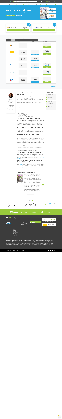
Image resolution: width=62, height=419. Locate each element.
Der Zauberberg (49, 240)
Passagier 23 (40, 244)
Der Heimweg (8, 243)
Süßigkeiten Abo (15, 235)
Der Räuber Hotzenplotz (22, 242)
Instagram (18, 167)
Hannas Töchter (50, 243)
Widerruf (22, 250)
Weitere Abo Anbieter (24, 223)
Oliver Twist (38, 241)
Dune (9, 241)
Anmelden (53, 219)
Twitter (27, 167)
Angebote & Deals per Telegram (35, 222)
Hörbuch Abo (43, 4)
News (49, 1)
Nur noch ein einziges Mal (47, 244)
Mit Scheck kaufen (35, 54)
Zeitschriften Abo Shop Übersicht (24, 222)
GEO (41, 157)
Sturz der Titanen (34, 242)
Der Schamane (42, 242)
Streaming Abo (31, 4)
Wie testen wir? (53, 86)
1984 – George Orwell (34, 241)
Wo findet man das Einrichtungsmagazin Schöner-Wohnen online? (51, 106)
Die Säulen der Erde (36, 244)
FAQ (21, 218)
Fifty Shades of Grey (16, 242)
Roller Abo (14, 233)
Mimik (34, 243)
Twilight (25, 241)
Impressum (7, 250)
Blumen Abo (14, 218)
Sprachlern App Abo (15, 232)
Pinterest (21, 167)
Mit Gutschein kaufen (18, 30)
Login (54, 1)
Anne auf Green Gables (31, 243)
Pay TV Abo (37, 4)
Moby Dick (48, 241)
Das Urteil (43, 243)
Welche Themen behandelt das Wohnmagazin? (51, 95)
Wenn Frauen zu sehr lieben (21, 244)
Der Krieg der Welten (13, 241)
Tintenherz (32, 244)
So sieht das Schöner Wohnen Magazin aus (50, 99)
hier (52, 221)
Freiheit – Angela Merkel (39, 240)
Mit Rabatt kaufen (44, 30)
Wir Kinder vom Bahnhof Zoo (19, 241)
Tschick (14, 244)
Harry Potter (29, 240)
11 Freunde (39, 157)
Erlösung (26, 243)
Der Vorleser (16, 244)
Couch (22, 158)
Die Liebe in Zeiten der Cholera (51, 242)
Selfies (14, 243)
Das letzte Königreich (22, 243)
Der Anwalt (45, 242)
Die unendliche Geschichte (43, 241)
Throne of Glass (18, 243)
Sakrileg (26, 244)
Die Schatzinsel (38, 242)
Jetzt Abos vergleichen (10, 15)
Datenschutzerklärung (13, 250)
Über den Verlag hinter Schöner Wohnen (50, 104)
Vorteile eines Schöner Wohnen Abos (50, 101)
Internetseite (21, 164)
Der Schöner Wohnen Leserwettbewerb (50, 97)
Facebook (23, 167)
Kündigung (18, 250)
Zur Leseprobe (19, 15)
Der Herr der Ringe (44, 240)
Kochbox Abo (14, 229)
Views (43, 244)
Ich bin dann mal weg (28, 241)
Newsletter (22, 224)
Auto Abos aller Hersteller (50, 4)
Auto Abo (26, 4)
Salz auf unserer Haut (10, 242)
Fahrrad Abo (14, 227)
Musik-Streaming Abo (15, 234)
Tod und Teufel (10, 244)
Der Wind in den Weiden (28, 242)
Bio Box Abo (14, 231)
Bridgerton (46, 243)
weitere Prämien (47, 52)
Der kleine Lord (33, 240)
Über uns (22, 225)
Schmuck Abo (14, 230)
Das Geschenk (12, 243)
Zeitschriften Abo (20, 4)
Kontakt (22, 226)
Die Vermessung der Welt (39, 243)
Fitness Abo (14, 228)
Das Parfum (29, 244)
